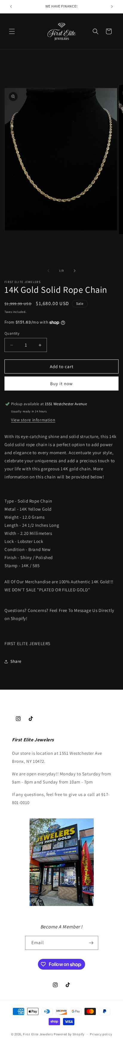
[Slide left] (48, 270)
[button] (12, 31)
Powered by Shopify (69, 1034)
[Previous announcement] (11, 6)
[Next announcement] (112, 6)
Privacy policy (101, 1034)
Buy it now (61, 383)
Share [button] (15, 661)
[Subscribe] (91, 943)
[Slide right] (74, 270)
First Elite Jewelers (38, 1034)
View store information (33, 420)
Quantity (11, 333)
